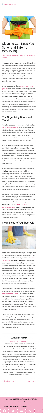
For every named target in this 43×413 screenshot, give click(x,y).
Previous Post (8, 381)
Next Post (31, 381)
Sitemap (24, 406)
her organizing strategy (10, 127)
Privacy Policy (14, 406)
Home (6, 406)
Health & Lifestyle (19, 55)
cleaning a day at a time (10, 294)
